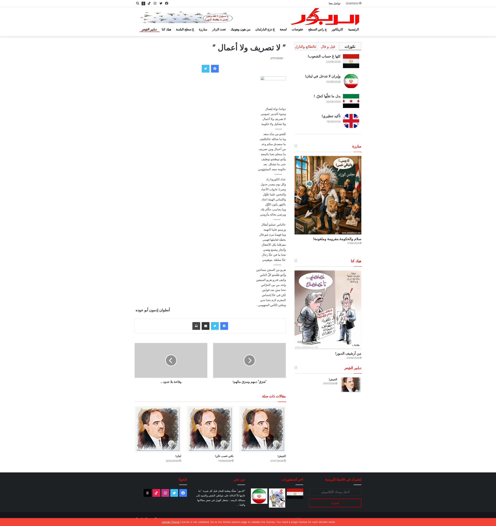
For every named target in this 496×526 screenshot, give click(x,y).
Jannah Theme (171, 521)
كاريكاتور (337, 29)
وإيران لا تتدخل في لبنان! (323, 76)
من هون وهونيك (241, 29)
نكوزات (350, 46)
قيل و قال (328, 46)
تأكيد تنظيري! (331, 116)
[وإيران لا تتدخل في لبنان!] (259, 496)
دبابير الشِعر (149, 29)
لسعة (283, 29)
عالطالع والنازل (306, 46)
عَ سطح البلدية (185, 29)
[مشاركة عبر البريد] (205, 326)
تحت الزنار (219, 29)
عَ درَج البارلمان (265, 29)
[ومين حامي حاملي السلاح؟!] (277, 498)
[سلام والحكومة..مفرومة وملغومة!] (327, 195)
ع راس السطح (317, 29)
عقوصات (297, 29)
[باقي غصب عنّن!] (210, 429)
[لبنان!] (158, 429)
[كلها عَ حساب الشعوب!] (295, 493)
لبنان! (178, 456)
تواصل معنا (334, 3)
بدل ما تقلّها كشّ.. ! (327, 96)
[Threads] (143, 3)
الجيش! (281, 456)
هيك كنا (166, 29)
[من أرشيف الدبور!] (327, 309)
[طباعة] (196, 326)
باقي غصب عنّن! (224, 456)
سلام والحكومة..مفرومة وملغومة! (337, 238)
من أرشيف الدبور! (348, 353)
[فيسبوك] (215, 69)
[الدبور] (325, 17)
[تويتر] (205, 69)
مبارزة (203, 29)
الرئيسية (353, 29)
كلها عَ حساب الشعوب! (324, 56)
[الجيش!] (262, 429)
